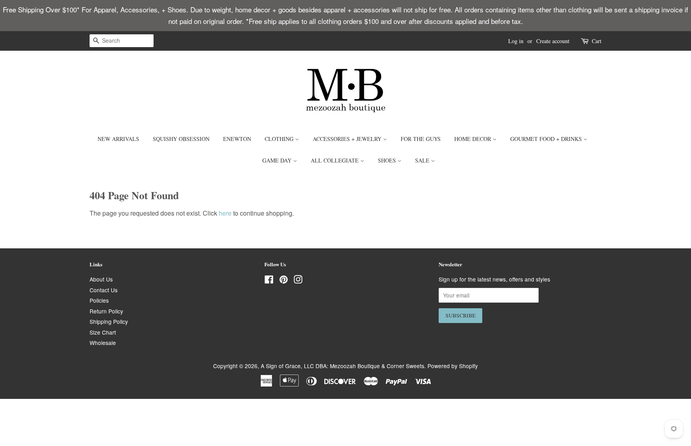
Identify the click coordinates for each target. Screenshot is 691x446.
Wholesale (103, 343)
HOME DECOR (473, 139)
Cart (596, 41)
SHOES (387, 160)
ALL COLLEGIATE (335, 160)
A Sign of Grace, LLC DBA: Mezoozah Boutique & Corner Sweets (342, 366)
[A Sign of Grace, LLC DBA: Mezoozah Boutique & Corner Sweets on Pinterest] (283, 281)
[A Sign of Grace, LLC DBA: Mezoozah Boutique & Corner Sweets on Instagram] (298, 281)
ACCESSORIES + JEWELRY (348, 139)
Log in (515, 41)
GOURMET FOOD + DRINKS (546, 139)
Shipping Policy (109, 321)
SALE (423, 160)
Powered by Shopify (452, 366)
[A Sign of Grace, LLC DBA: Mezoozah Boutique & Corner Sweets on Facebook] (269, 281)
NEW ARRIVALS (118, 139)
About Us (101, 279)
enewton (237, 139)
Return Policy (106, 311)
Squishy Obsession (181, 139)
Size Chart (103, 332)
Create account (552, 41)
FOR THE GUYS (421, 139)
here (225, 213)
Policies (99, 300)
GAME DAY (277, 160)
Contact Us (104, 290)
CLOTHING (280, 139)
